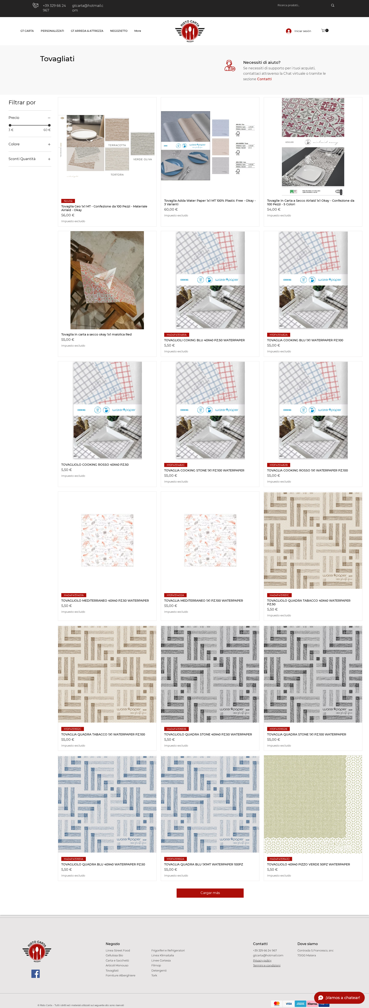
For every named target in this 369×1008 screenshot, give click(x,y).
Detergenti (159, 970)
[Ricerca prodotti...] (332, 5)
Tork (154, 975)
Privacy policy (262, 960)
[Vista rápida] (107, 146)
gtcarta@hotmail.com (268, 955)
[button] (325, 30)
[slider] (10, 125)
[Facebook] (35, 974)
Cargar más (210, 893)
